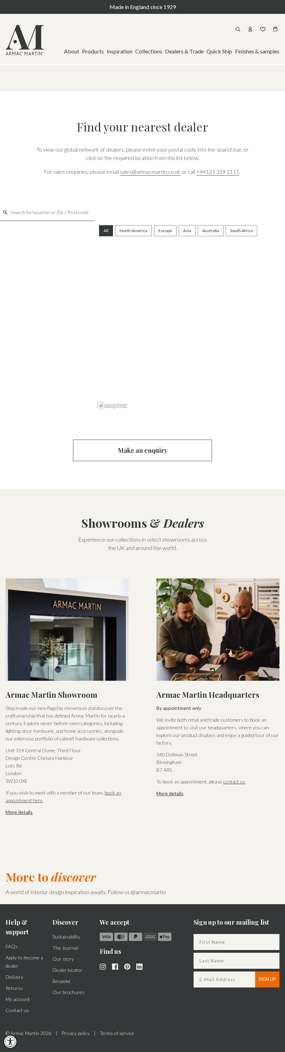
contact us (234, 781)
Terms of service (117, 1033)
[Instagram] (103, 966)
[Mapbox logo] (112, 406)
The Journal (65, 948)
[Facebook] (115, 966)
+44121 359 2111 (217, 171)
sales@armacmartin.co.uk (150, 171)
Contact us (17, 1010)
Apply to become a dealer (24, 962)
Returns (14, 988)
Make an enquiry (143, 450)
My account (18, 999)
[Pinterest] (127, 966)
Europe (165, 230)
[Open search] (238, 29)
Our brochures (68, 992)
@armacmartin (148, 892)
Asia (187, 230)
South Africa (241, 230)
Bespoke (61, 981)
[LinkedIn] (139, 966)
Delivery (14, 977)
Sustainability (66, 937)
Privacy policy (76, 1033)
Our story (63, 959)
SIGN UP (267, 979)
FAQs (12, 946)
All (106, 230)
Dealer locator (67, 970)
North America (133, 230)
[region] (190, 316)
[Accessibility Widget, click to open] (10, 1042)
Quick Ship (219, 51)
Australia (210, 230)
